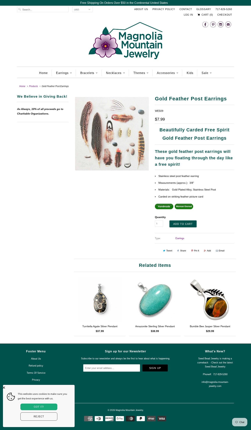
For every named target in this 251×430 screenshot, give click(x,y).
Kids (190, 73)
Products (33, 86)
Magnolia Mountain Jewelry (129, 410)
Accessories (166, 73)
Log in (188, 14)
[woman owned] (184, 208)
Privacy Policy (164, 9)
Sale (205, 73)
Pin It (196, 250)
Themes (139, 73)
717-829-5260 (224, 9)
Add (209, 250)
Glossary (203, 9)
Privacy (36, 379)
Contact (186, 9)
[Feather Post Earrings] (111, 133)
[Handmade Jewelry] (164, 208)
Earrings (62, 73)
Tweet (169, 250)
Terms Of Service (36, 372)
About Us (141, 9)
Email (222, 250)
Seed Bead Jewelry (215, 366)
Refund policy (36, 365)
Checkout (224, 14)
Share (183, 250)
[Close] (38, 387)
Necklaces (113, 73)
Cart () (207, 14)
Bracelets (87, 73)
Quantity (160, 217)
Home (43, 73)
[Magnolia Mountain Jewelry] (125, 41)
